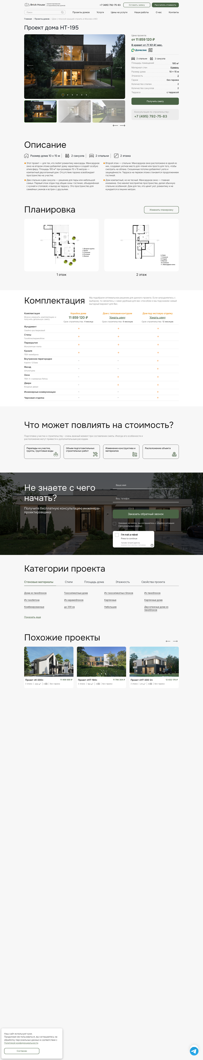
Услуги (100, 12)
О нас (159, 12)
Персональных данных (130, 525)
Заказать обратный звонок (146, 514)
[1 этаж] (61, 245)
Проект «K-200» (34, 680)
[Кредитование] (142, 51)
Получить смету (155, 101)
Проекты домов (81, 12)
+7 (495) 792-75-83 (110, 5)
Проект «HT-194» (87, 680)
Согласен (22, 1051)
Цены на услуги (119, 12)
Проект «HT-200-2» (142, 680)
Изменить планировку (161, 209)
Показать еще (32, 617)
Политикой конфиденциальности (21, 1043)
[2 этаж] (141, 245)
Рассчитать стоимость (165, 5)
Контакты (174, 12)
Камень (175, 67)
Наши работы (141, 12)
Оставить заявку (137, 5)
